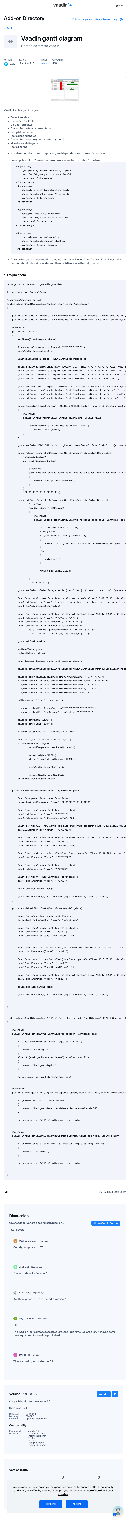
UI (6, 1192)
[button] (28, 1394)
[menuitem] (104, 1394)
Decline (51, 1504)
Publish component (82, 19)
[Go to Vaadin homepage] (62, 5)
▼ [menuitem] (115, 1394)
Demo (44, 63)
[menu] (6, 5)
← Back (8, 28)
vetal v (11, 64)
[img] (6, 64)
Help (115, 19)
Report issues (102, 19)
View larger (65, 90)
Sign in (118, 5)
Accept (77, 1504)
